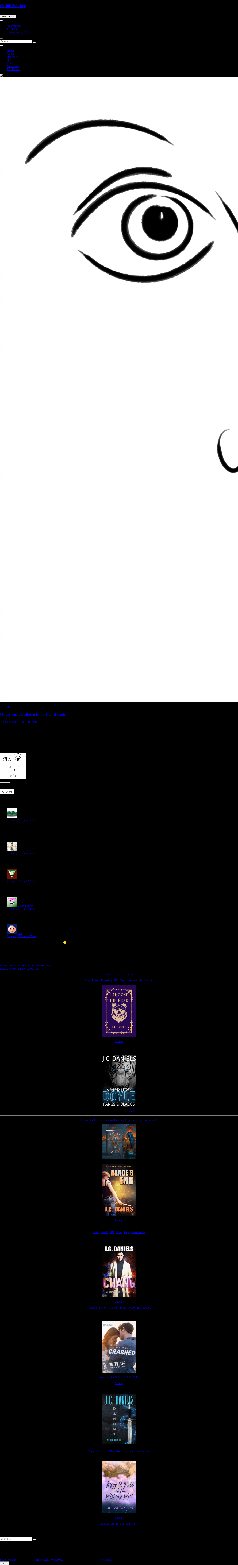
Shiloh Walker (13, 5)
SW (136, 1523)
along (132, 1111)
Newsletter (13, 66)
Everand (129, 1451)
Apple (104, 1232)
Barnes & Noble (108, 1307)
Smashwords (147, 980)
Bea (19, 933)
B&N (111, 1451)
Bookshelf (12, 56)
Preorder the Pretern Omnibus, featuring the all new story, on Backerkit (119, 1120)
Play (126, 1232)
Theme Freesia (41, 1559)
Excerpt (119, 1041)
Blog (9, 60)
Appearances (14, 25)
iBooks (122, 1307)
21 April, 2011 (29, 721)
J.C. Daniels (13, 28)
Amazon (133, 980)
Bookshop (106, 980)
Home (10, 50)
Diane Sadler (25, 905)
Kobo (123, 980)
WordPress (57, 1559)
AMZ (96, 1232)
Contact (11, 63)
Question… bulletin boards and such (32, 714)
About (10, 53)
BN (116, 980)
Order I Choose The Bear (119, 974)
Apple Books (92, 980)
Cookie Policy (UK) (18, 32)
